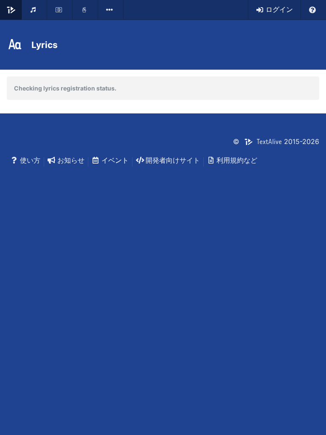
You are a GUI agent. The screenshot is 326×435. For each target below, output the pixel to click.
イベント (115, 160)
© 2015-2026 (276, 141)
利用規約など (236, 160)
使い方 (30, 160)
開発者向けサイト (173, 160)
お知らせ (70, 160)
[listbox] (111, 10)
